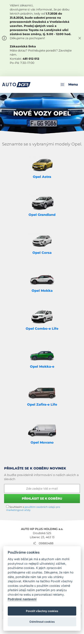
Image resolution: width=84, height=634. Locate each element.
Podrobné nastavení (22, 599)
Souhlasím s (33, 508)
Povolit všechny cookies (42, 611)
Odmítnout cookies (42, 621)
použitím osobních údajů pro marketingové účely (33, 508)
